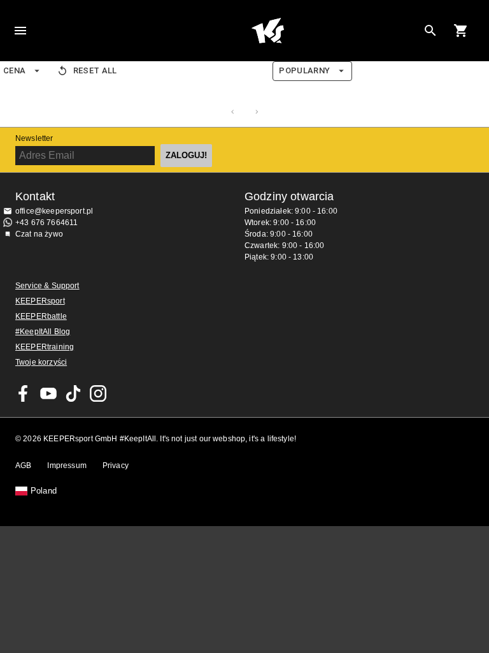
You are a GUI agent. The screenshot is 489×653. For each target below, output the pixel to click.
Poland (44, 491)
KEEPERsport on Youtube (48, 393)
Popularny (304, 70)
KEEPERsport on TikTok (73, 393)
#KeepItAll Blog (42, 331)
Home (267, 30)
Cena (14, 70)
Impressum (66, 465)
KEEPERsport (40, 301)
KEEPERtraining (44, 346)
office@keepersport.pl (54, 211)
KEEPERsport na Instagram (98, 393)
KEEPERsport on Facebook (23, 393)
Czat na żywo (39, 234)
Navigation (20, 30)
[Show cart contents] (461, 30)
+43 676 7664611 (46, 222)
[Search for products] (430, 30)
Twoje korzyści (41, 362)
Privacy (116, 465)
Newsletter (34, 138)
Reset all (95, 70)
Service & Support (47, 285)
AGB (23, 465)
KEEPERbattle (41, 316)
